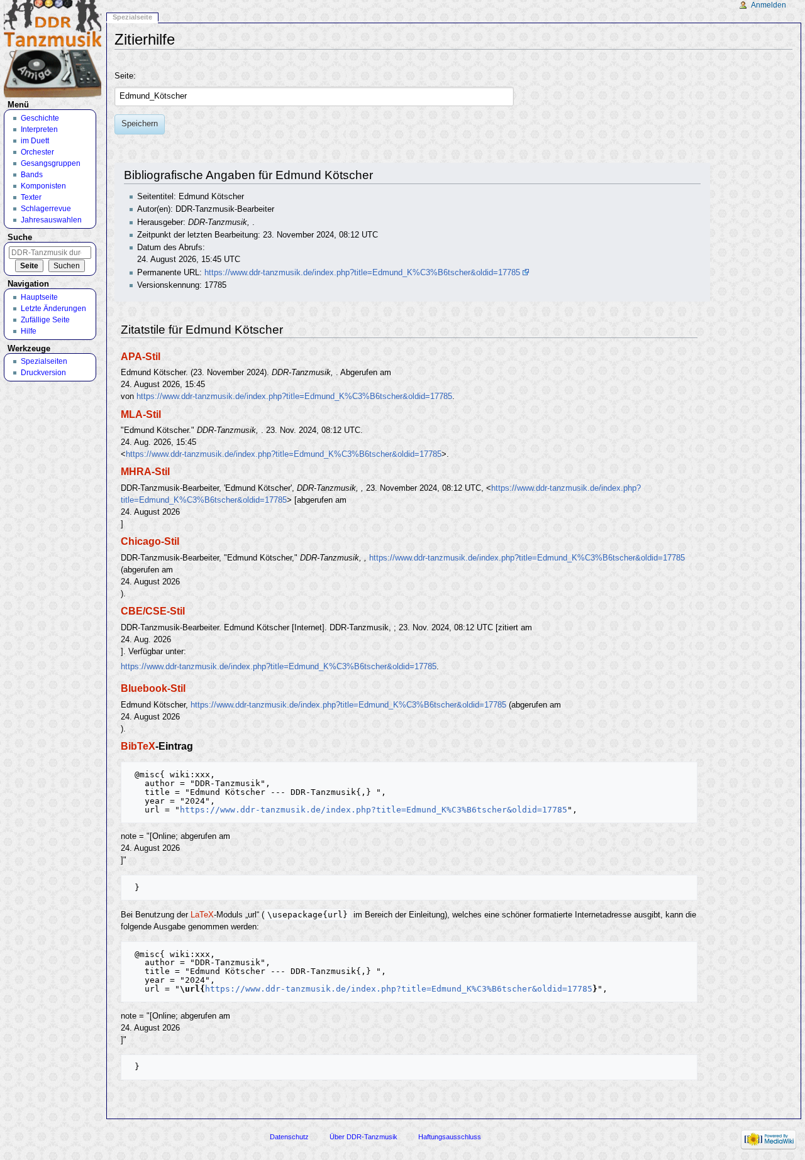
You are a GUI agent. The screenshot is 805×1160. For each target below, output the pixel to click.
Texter (31, 197)
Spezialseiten (44, 361)
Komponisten (43, 186)
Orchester (37, 152)
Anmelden (768, 5)
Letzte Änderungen (53, 308)
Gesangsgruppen (50, 163)
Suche (20, 237)
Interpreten (39, 129)
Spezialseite (132, 17)
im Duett (35, 140)
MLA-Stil (141, 414)
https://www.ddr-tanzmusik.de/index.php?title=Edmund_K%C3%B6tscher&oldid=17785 (362, 272)
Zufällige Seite (45, 319)
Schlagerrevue (46, 208)
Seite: (125, 76)
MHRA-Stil (145, 471)
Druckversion (43, 372)
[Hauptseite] (52, 48)
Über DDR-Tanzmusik (363, 1137)
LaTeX (202, 915)
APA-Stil (140, 356)
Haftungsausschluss (449, 1137)
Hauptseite (39, 297)
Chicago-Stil (150, 541)
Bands (32, 174)
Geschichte (40, 118)
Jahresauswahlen (51, 220)
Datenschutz (289, 1137)
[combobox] (314, 97)
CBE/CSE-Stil (153, 610)
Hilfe (28, 331)
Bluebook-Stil (153, 688)
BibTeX (138, 746)
